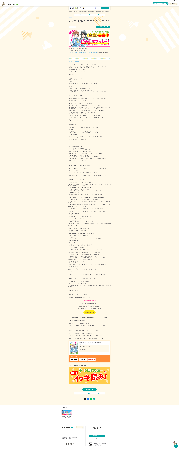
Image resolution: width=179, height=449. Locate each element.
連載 (71, 11)
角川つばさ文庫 (73, 26)
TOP (69, 11)
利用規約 (70, 438)
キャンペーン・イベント (66, 433)
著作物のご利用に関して (74, 437)
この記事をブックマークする (104, 26)
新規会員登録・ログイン (105, 8)
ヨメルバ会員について (96, 438)
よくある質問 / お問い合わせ (66, 437)
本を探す (74, 430)
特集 (73, 433)
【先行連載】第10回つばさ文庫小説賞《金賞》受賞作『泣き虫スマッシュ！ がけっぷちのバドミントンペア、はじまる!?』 (93, 11)
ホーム (63, 430)
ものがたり (74, 11)
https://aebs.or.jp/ (101, 445)
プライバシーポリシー (65, 438)
